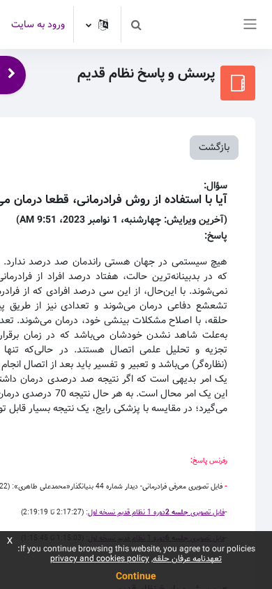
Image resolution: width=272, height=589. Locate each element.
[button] (136, 24)
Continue (136, 576)
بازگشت (214, 147)
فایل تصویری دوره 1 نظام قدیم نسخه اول (156, 512)
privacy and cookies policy (99, 558)
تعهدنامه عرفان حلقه (187, 558)
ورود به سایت (38, 24)
